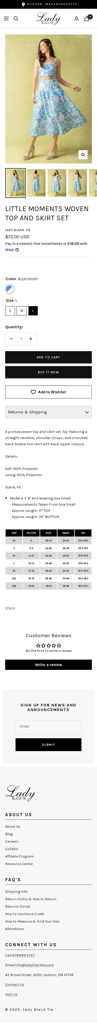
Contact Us (14, 984)
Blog (9, 834)
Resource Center (19, 864)
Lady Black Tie (18, 230)
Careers (11, 841)
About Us (12, 826)
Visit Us (11, 994)
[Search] (16, 18)
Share (10, 608)
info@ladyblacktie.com (34, 965)
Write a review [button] (48, 664)
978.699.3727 (23, 955)
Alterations (14, 929)
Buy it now (48, 372)
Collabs (11, 849)
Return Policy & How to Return (30, 899)
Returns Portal (17, 906)
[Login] (76, 18)
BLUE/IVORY (9, 289)
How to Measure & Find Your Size (32, 921)
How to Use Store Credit (24, 914)
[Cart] (86, 18)
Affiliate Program (19, 856)
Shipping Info (16, 891)
